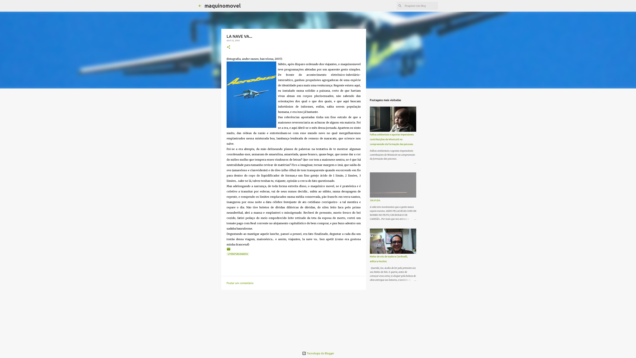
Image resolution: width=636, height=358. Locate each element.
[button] (229, 47)
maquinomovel (223, 6)
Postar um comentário (240, 283)
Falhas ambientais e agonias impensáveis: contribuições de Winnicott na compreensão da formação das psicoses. (392, 139)
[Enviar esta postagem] (229, 250)
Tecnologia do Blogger (320, 353)
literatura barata (238, 254)
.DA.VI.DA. (375, 200)
